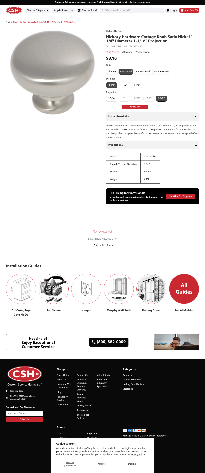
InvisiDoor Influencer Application (102, 383)
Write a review (143, 52)
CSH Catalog (63, 405)
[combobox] (128, 10)
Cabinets (127, 375)
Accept (101, 464)
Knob (8, 22)
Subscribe (25, 419)
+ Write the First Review (102, 245)
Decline (132, 464)
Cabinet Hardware (132, 380)
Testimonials (83, 410)
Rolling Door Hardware (134, 384)
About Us (61, 380)
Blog (59, 392)
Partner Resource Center (81, 397)
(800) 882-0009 (16, 391)
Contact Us (82, 375)
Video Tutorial (103, 375)
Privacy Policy (138, 454)
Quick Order (63, 375)
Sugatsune (92, 433)
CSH (59, 433)
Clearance (128, 389)
